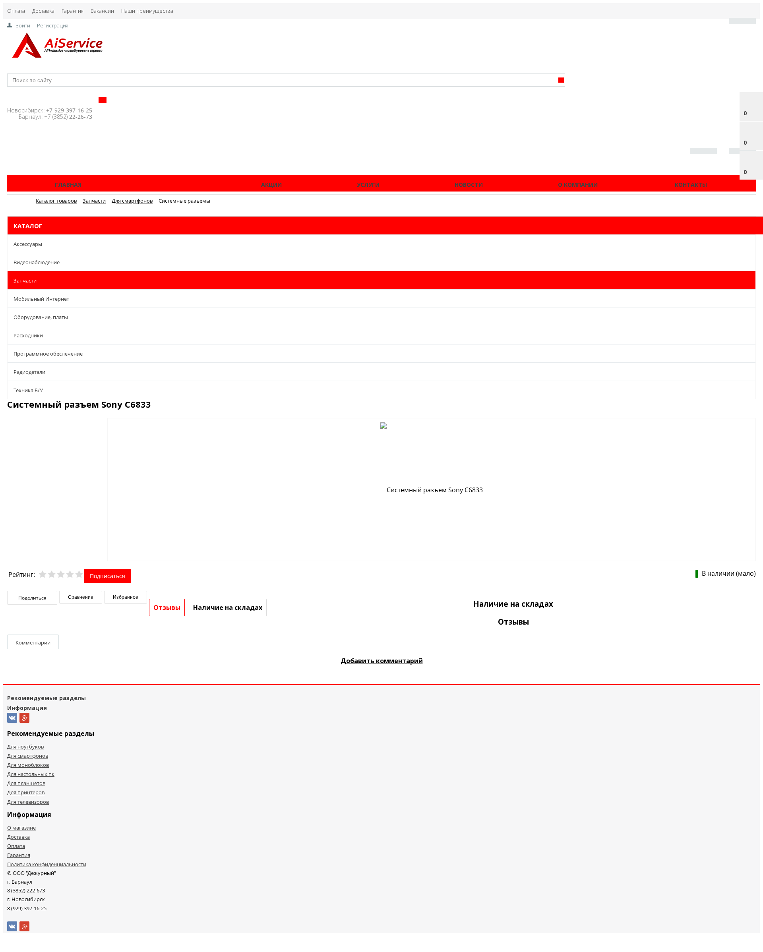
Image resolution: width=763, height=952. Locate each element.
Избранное (125, 597)
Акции (271, 184)
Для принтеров (26, 792)
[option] (431, 489)
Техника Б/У (28, 390)
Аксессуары (28, 244)
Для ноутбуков (25, 746)
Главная (68, 184)
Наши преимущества (147, 10)
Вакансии (102, 10)
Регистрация (52, 25)
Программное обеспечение (48, 353)
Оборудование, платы (41, 317)
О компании (578, 184)
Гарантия (72, 10)
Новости (469, 184)
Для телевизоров (28, 801)
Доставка (43, 10)
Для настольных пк (30, 774)
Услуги (368, 184)
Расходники (28, 335)
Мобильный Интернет (41, 298)
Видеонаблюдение (37, 262)
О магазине (21, 827)
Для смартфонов (27, 755)
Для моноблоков (28, 764)
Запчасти (25, 280)
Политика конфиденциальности (46, 864)
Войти (22, 25)
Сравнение (80, 597)
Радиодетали (29, 371)
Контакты (691, 184)
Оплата (16, 10)
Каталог (170, 184)
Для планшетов (26, 783)
